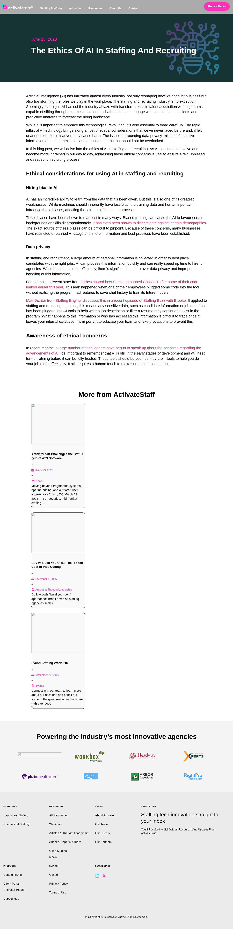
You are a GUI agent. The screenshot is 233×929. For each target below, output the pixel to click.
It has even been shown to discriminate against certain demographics (149, 223)
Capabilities (11, 898)
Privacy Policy (58, 883)
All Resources (58, 815)
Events (39, 685)
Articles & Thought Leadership (53, 589)
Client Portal (11, 883)
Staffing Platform (51, 8)
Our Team (101, 824)
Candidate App (13, 874)
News (38, 481)
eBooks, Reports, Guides (65, 842)
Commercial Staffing (16, 824)
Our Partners (103, 842)
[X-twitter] (104, 875)
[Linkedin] (97, 875)
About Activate (104, 815)
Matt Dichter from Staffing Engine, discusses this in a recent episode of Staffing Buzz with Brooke (106, 300)
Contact (133, 8)
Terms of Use (57, 892)
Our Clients (102, 833)
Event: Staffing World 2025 (50, 663)
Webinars (55, 824)
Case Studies (58, 850)
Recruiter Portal (13, 889)
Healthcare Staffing (15, 815)
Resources (95, 8)
